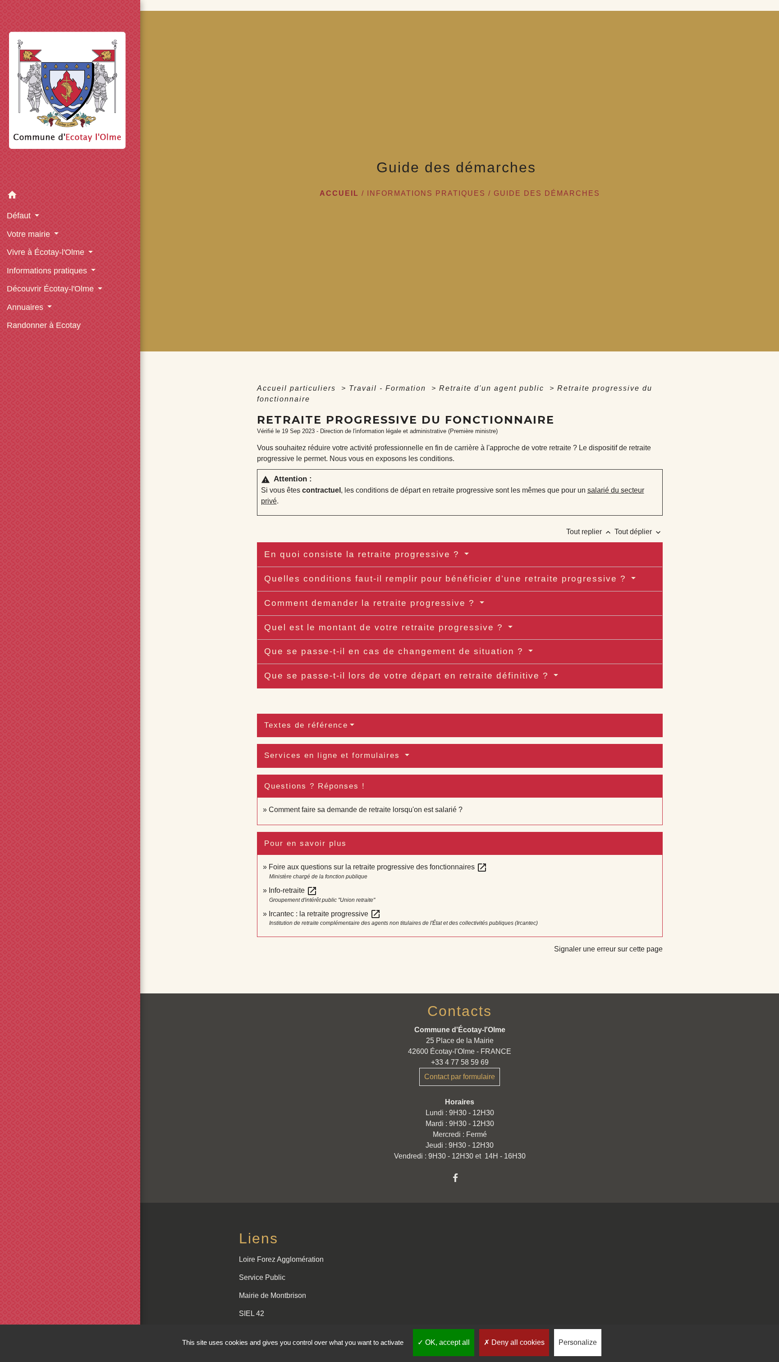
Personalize (578, 1342)
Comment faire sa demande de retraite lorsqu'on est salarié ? (366, 809)
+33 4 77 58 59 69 (460, 1062)
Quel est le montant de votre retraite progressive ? (385, 627)
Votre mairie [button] (29, 234)
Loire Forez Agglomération (281, 1259)
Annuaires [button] (26, 307)
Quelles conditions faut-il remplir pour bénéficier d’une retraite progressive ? (446, 578)
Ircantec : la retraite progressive (325, 914)
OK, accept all (446, 1342)
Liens (258, 1238)
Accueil (339, 193)
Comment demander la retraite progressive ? (371, 603)
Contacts (459, 1011)
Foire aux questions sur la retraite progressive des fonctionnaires (378, 867)
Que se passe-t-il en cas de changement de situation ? (395, 651)
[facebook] (460, 1178)
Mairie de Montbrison (272, 1295)
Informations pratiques (426, 193)
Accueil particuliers (298, 388)
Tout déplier (638, 532)
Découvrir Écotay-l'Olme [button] (51, 288)
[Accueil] (70, 93)
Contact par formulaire (459, 1076)
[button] (70, 196)
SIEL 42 (251, 1313)
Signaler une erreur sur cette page (608, 949)
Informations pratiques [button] (48, 270)
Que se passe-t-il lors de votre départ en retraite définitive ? (408, 675)
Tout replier (589, 532)
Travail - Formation (389, 388)
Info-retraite (293, 890)
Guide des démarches (547, 193)
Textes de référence (306, 725)
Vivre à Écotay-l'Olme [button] (47, 252)
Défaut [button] (20, 215)
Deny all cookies (517, 1342)
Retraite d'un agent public (493, 388)
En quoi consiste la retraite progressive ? (363, 554)
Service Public (262, 1277)
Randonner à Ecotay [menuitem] (44, 325)
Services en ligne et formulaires (333, 755)
